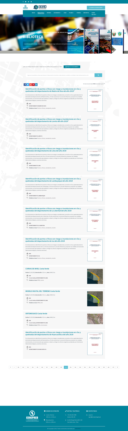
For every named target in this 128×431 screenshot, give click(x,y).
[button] (125, 33)
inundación (48, 108)
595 (85, 367)
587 (47, 367)
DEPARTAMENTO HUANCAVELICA (37, 349)
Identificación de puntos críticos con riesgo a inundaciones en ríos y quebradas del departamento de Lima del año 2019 (53, 149)
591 (66, 367)
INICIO (33, 12)
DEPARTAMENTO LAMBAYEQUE (37, 195)
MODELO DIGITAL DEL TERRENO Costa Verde (42, 291)
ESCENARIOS (57, 12)
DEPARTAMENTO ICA (34, 256)
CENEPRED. (78, 428)
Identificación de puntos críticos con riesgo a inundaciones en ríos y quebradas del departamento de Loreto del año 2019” (53, 120)
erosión (54, 108)
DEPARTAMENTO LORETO (35, 136)
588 (51, 367)
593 (75, 367)
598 (99, 367)
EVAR (65, 12)
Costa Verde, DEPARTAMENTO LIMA (38, 278)
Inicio (25, 48)
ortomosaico (44, 325)
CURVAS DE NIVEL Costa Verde (37, 268)
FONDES (79, 12)
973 (113, 367)
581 (18, 367)
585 (37, 367)
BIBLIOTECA (41, 12)
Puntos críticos (41, 108)
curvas (42, 280)
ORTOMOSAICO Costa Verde (36, 313)
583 (28, 367)
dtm (42, 302)
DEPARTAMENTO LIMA (35, 165)
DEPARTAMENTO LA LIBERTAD (37, 225)
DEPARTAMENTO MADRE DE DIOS (37, 106)
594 (80, 367)
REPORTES (86, 12)
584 (32, 367)
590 (61, 367)
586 (42, 367)
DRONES (49, 12)
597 (94, 367)
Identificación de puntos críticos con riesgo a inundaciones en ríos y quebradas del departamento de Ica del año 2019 (53, 240)
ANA (30, 103)
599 (104, 367)
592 (70, 367)
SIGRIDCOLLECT (94, 13)
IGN (30, 275)
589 (56, 367)
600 (108, 367)
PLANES (71, 12)
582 (23, 367)
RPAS (38, 280)
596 (89, 367)
